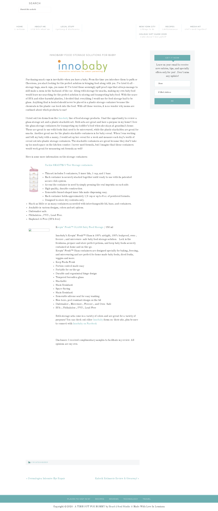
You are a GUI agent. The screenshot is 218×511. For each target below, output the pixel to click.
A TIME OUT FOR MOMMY (90, 507)
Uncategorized (39, 462)
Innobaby (63, 118)
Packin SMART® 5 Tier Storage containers (69, 165)
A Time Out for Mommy (109, 28)
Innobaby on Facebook (85, 324)
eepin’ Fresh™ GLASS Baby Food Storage (80, 227)
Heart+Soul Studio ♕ (121, 507)
